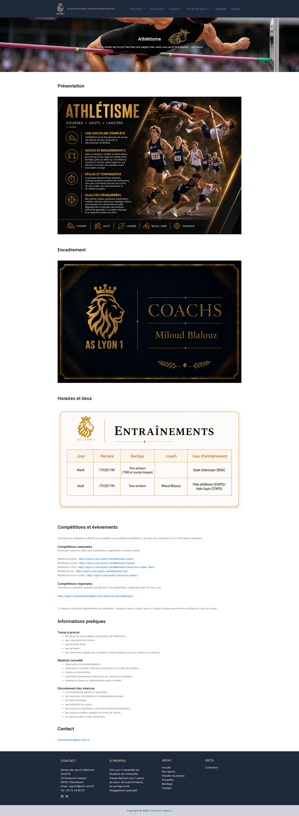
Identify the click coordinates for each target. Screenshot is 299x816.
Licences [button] (174, 8)
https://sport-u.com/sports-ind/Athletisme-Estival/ (107, 563)
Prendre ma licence (173, 775)
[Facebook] (62, 796)
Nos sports (157, 8)
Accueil (166, 767)
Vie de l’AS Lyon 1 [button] (197, 8)
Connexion (211, 767)
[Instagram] (66, 796)
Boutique (221, 8)
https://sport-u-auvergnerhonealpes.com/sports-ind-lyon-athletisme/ (95, 596)
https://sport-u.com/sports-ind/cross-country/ (112, 575)
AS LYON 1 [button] (136, 8)
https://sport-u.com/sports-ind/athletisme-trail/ (102, 571)
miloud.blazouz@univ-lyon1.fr (74, 739)
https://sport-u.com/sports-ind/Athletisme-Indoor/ (106, 558)
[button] (144, 9)
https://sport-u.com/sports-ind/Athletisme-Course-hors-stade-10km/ (116, 567)
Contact (235, 8)
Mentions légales (161, 810)
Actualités (168, 779)
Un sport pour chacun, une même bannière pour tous (91, 8)
